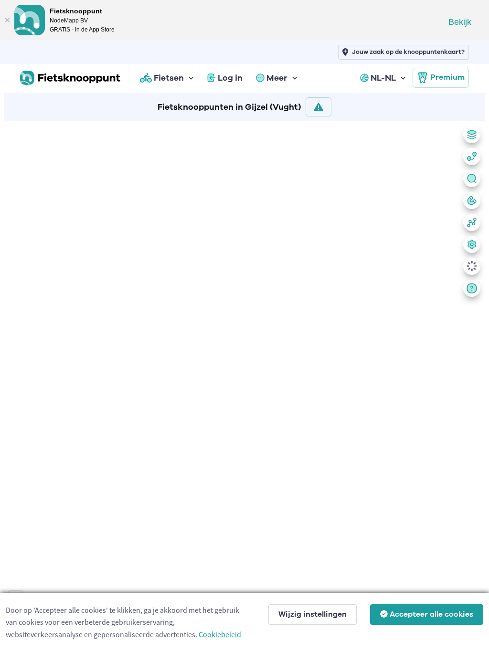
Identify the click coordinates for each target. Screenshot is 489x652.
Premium (447, 77)
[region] (244, 384)
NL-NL (383, 78)
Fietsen (169, 78)
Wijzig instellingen (312, 614)
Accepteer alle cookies (431, 614)
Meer (276, 78)
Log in (230, 78)
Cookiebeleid (220, 634)
